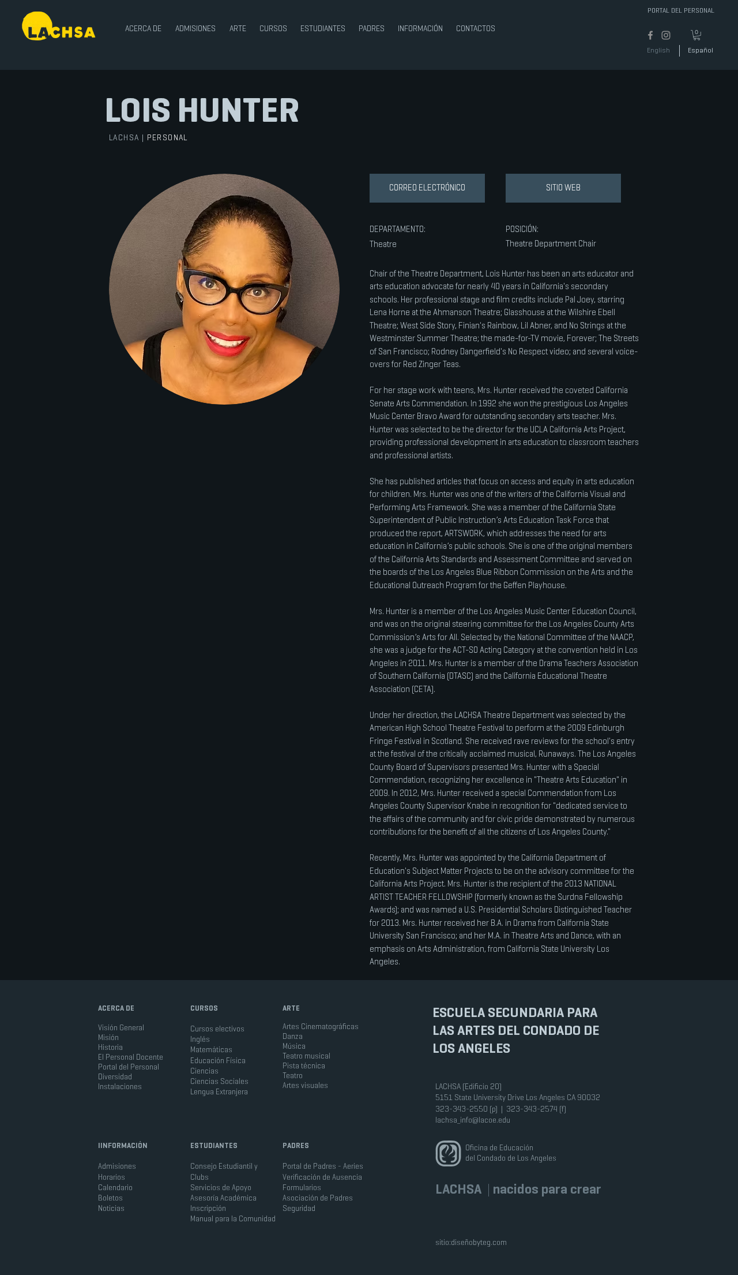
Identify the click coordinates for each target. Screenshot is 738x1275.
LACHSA (125, 137)
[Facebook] (650, 35)
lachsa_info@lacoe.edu (472, 1120)
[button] (144, 23)
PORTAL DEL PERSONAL (680, 10)
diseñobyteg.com (479, 1242)
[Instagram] (666, 35)
